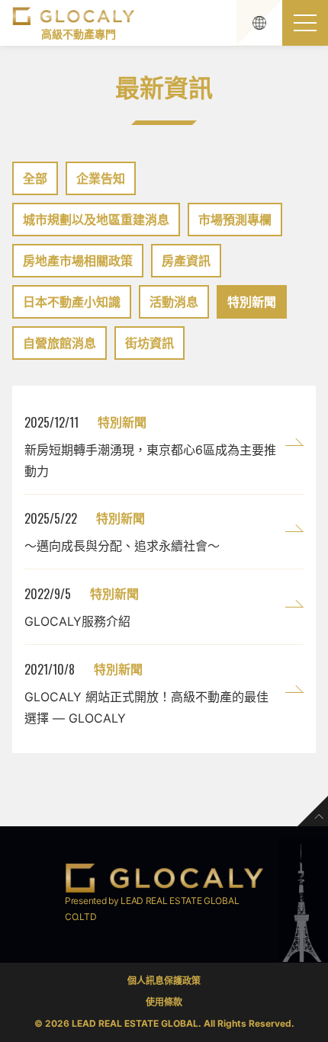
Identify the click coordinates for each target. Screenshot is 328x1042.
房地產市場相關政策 (78, 260)
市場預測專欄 (235, 219)
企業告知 (100, 178)
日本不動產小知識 (72, 301)
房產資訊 (186, 260)
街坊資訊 (149, 343)
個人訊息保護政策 (164, 980)
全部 (35, 178)
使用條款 (164, 1002)
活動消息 (174, 301)
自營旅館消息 (59, 343)
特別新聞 (251, 301)
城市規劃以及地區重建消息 (96, 219)
